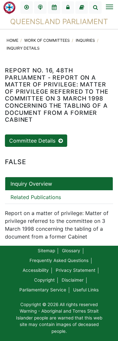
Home (13, 40)
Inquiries (86, 40)
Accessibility (36, 270)
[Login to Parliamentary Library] (81, 7)
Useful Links (86, 289)
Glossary (71, 250)
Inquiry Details (23, 48)
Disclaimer (73, 280)
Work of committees (47, 40)
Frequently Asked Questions (59, 260)
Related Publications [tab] (35, 197)
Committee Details (33, 140)
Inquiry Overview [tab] (31, 183)
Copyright (44, 280)
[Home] (9, 7)
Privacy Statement (75, 270)
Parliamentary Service (42, 289)
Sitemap (46, 250)
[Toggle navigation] (109, 7)
